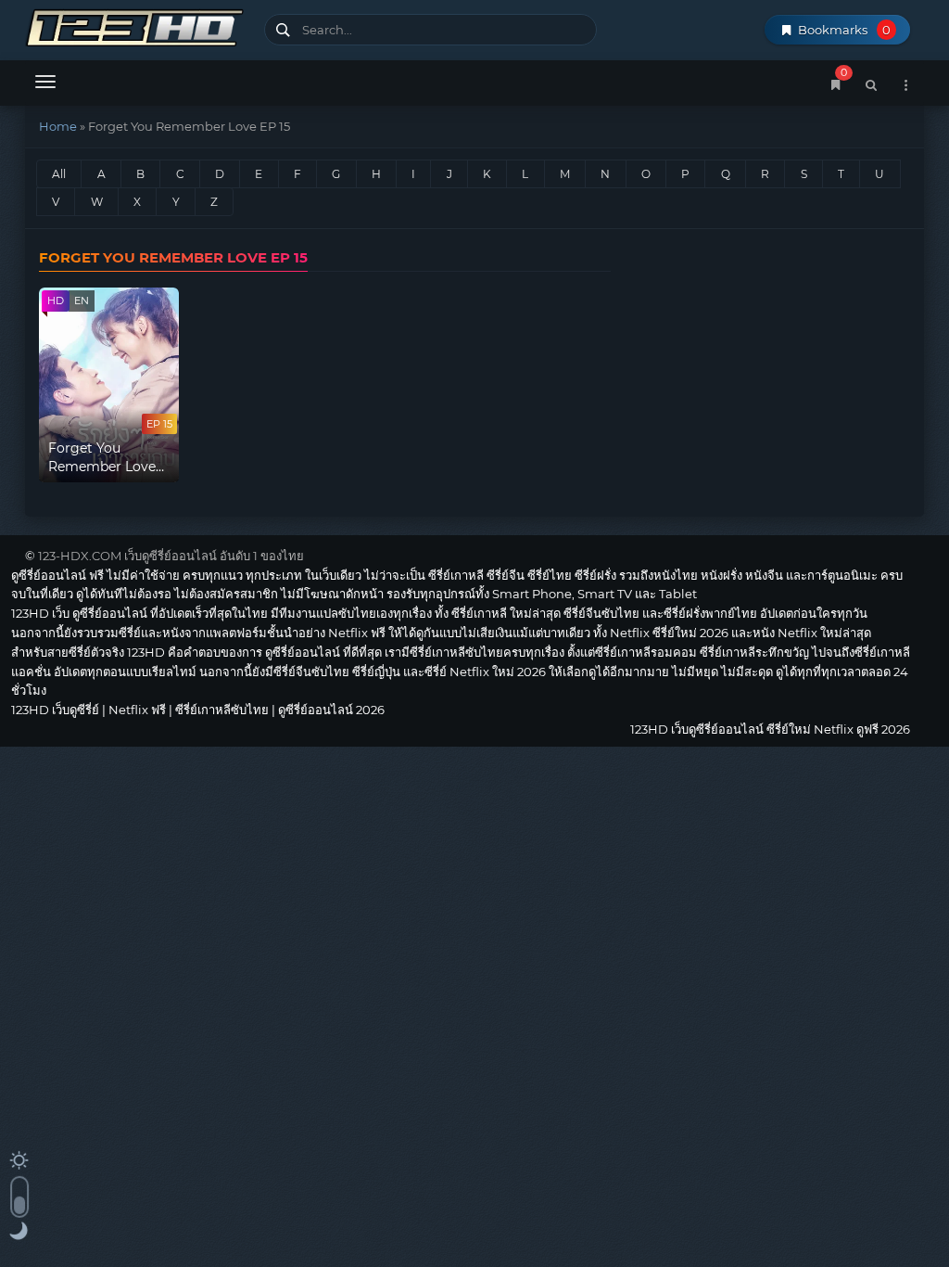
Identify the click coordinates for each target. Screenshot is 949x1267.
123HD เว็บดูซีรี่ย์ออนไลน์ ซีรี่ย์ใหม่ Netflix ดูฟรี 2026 (137, 25)
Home (58, 126)
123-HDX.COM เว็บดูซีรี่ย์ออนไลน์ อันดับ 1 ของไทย (171, 555)
